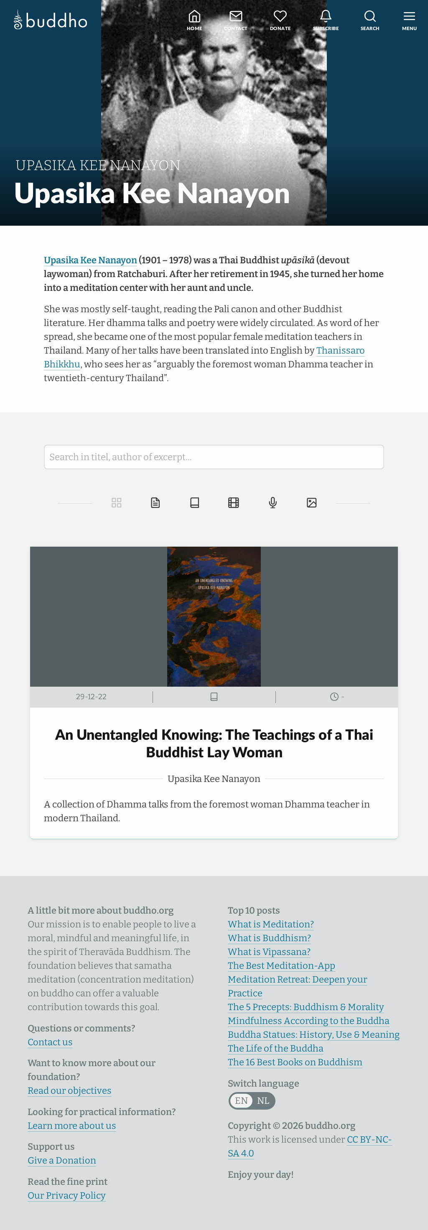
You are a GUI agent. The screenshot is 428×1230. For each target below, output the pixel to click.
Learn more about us (72, 1125)
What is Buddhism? (269, 938)
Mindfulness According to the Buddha (309, 1020)
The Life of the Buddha (276, 1048)
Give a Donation (62, 1160)
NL (263, 1100)
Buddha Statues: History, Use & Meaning (314, 1034)
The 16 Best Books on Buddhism (295, 1062)
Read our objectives (70, 1090)
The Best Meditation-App (281, 965)
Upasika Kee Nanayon (90, 260)
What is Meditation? (271, 924)
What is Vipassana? (269, 952)
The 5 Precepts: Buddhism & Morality (306, 1007)
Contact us (50, 1042)
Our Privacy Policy (67, 1195)
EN (241, 1100)
